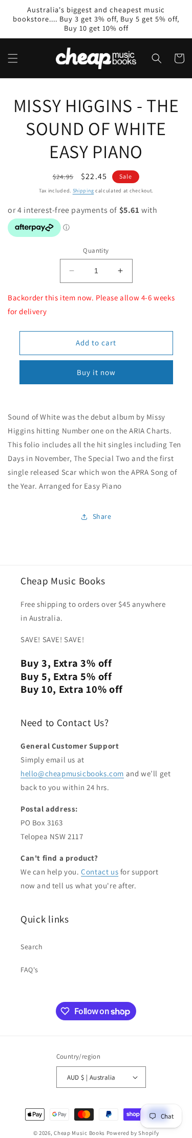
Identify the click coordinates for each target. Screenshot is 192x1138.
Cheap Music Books (79, 1132)
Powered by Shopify (132, 1132)
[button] (13, 58)
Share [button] (102, 516)
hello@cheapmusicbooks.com (72, 773)
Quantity (96, 250)
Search (31, 946)
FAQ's (29, 969)
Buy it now (96, 372)
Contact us (99, 872)
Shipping (83, 190)
